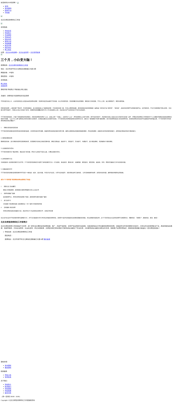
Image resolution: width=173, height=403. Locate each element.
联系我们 (8, 386)
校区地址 (8, 47)
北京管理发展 (35, 52)
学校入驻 (8, 375)
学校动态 (8, 37)
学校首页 (8, 31)
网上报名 (8, 50)
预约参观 (47, 239)
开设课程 (8, 35)
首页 (6, 6)
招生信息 (8, 39)
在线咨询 (4, 86)
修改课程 (8, 367)
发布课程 (8, 8)
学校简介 (8, 33)
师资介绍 (8, 41)
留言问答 (8, 45)
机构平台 (8, 10)
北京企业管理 (23, 52)
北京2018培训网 (11, 52)
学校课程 (8, 389)
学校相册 (8, 43)
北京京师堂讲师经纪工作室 (18, 65)
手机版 (7, 12)
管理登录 (8, 377)
